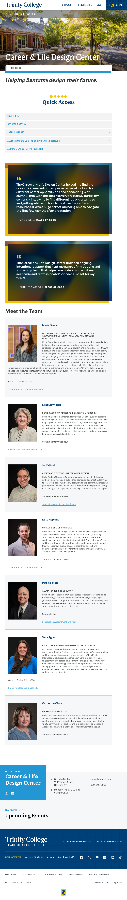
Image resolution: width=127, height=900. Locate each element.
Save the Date (14, 116)
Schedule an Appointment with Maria (25, 389)
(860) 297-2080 (98, 784)
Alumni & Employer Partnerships (25, 149)
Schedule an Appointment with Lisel (25, 449)
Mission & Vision (16, 124)
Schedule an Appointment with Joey (59, 504)
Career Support (15, 132)
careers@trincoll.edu (100, 779)
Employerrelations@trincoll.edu (23, 688)
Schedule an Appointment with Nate (25, 567)
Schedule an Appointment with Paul (59, 622)
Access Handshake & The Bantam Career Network (33, 140)
